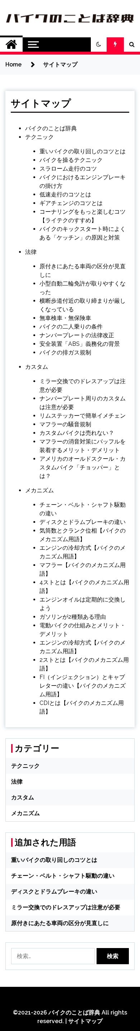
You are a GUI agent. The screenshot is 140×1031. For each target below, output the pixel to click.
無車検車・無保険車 (65, 318)
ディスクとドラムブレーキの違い (82, 522)
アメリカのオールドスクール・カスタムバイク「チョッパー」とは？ (82, 467)
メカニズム (39, 490)
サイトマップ (85, 1021)
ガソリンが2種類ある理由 (72, 616)
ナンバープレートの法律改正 (76, 335)
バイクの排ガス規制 (65, 352)
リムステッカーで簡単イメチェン (82, 415)
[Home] (11, 44)
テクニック (39, 137)
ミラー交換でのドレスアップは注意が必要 (65, 907)
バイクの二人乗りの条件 (71, 326)
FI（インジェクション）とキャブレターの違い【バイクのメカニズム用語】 (82, 686)
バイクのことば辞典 (51, 128)
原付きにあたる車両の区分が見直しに (60, 923)
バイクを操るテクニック (71, 160)
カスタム (36, 366)
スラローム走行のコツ (68, 168)
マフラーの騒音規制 (65, 424)
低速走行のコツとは (65, 194)
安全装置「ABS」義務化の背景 (79, 343)
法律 (31, 252)
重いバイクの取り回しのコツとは (82, 151)
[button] (99, 44)
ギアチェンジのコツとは (71, 203)
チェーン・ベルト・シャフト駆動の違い (63, 875)
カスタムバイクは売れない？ (76, 432)
